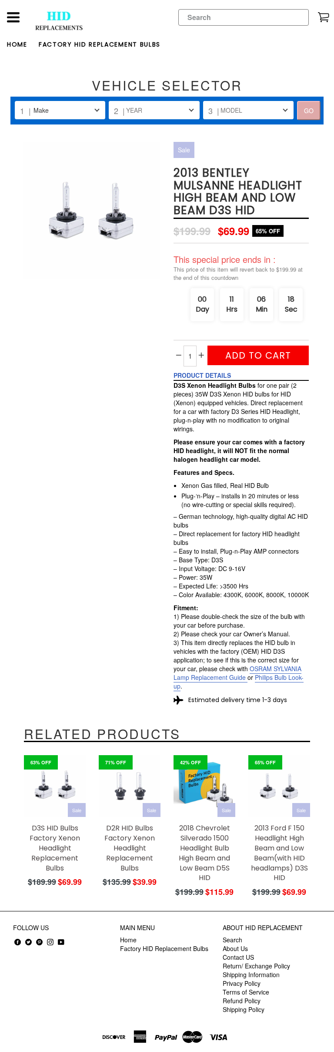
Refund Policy (242, 1000)
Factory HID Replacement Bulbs (99, 44)
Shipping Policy (243, 1009)
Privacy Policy (242, 983)
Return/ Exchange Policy (256, 965)
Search (232, 939)
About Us (235, 948)
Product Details (202, 375)
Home (17, 44)
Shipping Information (251, 974)
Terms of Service (246, 992)
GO (309, 110)
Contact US (238, 957)
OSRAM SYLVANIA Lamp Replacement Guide (237, 673)
